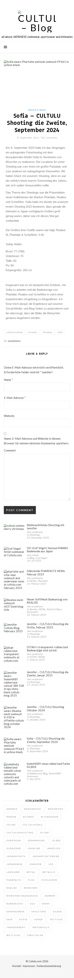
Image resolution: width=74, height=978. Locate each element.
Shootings (37, 109)
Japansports (16, 856)
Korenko (32, 332)
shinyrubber (15, 911)
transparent (16, 927)
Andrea (11, 809)
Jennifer (35, 864)
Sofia (60, 332)
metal (31, 872)
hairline (34, 848)
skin (9, 919)
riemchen (31, 888)
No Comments (49, 138)
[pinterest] (42, 3)
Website (9, 415)
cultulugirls (33, 824)
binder (11, 817)
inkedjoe (54, 848)
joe (51, 864)
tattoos (56, 919)
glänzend (13, 848)
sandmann (14, 340)
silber (57, 911)
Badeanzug (32, 809)
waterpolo (41, 927)
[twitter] (32, 3)
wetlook (13, 935)
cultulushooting (14, 332)
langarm (13, 872)
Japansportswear (45, 856)
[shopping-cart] (48, 3)
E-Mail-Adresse (15, 397)
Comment (10, 450)
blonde (28, 817)
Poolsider (49, 880)
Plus (31, 880)
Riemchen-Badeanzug (22, 896)
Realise (11, 888)
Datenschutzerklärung (49, 965)
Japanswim (14, 864)
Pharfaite (13, 880)
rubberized (14, 903)
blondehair (49, 817)
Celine (11, 824)
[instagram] (37, 3)
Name (8, 379)
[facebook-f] (26, 3)
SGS (32, 903)
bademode (55, 809)
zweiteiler (35, 935)
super (38, 919)
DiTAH (44, 832)
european (13, 840)
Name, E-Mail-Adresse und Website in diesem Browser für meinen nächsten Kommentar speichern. (36, 441)
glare (56, 840)
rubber (50, 896)
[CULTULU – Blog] (37, 21)
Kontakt (16, 965)
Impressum (29, 965)
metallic (49, 872)
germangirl (36, 840)
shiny (46, 903)
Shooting (47, 332)
